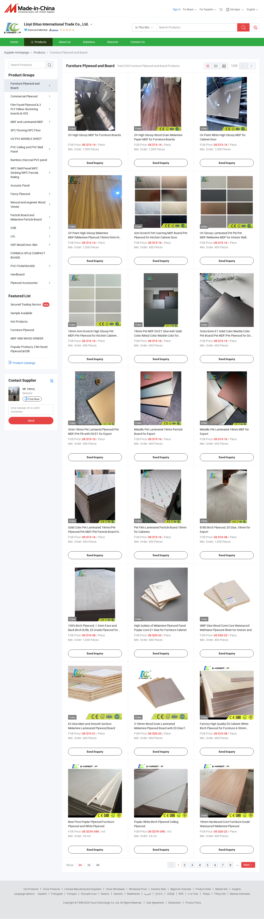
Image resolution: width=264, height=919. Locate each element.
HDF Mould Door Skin (24, 245)
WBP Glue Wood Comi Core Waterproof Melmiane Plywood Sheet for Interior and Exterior (226, 630)
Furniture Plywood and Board (25, 86)
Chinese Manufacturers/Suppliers (82, 889)
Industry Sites (158, 889)
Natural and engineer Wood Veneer (28, 204)
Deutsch (118, 893)
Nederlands (133, 893)
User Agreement (155, 902)
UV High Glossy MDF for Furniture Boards (94, 135)
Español (42, 893)
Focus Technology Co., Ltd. (105, 902)
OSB (13, 228)
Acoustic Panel (20, 185)
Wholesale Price (138, 889)
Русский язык (89, 893)
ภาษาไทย (193, 893)
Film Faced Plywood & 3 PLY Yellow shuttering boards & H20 (26, 109)
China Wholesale (115, 889)
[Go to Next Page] (251, 66)
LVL (13, 236)
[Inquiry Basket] (221, 9)
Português (57, 893)
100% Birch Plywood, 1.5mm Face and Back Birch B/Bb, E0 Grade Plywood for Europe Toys (93, 630)
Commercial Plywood (24, 96)
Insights (236, 889)
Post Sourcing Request (255, 27)
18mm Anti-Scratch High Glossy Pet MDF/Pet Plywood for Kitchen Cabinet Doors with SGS (92, 335)
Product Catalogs (24, 363)
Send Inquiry (95, 162)
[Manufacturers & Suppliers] (30, 8)
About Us (65, 42)
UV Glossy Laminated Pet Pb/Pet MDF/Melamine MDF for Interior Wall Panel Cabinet (223, 237)
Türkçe (206, 893)
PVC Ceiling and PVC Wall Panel (27, 149)
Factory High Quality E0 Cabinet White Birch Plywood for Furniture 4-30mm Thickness (224, 728)
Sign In (176, 9)
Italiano (105, 893)
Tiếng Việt (220, 893)
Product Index (203, 889)
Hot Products (31, 889)
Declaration (174, 902)
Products (40, 42)
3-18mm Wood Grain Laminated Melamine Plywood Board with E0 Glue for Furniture (160, 728)
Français (72, 893)
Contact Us (138, 42)
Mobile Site (221, 889)
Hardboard (18, 274)
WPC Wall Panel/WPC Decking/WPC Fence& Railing (24, 172)
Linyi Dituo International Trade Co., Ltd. (56, 24)
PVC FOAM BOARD (23, 266)
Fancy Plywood (20, 194)
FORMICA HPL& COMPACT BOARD (28, 255)
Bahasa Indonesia (240, 893)
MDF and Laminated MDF (27, 122)
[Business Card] (51, 380)
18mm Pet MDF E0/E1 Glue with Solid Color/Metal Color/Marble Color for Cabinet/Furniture (158, 335)
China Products (51, 889)
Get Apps (235, 9)
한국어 (159, 893)
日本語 (170, 893)
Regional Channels (180, 889)
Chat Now (33, 399)
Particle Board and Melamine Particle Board (26, 217)
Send (31, 420)
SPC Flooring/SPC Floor (26, 130)
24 (80, 865)
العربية (147, 893)
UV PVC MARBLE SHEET (26, 139)
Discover (112, 42)
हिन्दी (181, 893)
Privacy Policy (193, 902)
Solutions (89, 42)
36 (89, 865)
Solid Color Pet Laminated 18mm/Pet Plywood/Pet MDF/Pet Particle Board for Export (94, 531)
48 (97, 865)
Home (14, 42)
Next (247, 865)
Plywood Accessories (24, 283)
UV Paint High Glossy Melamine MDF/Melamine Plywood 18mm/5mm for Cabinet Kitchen (94, 237)
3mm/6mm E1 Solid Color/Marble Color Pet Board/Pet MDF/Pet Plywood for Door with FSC (226, 335)
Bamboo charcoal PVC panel (29, 160)
